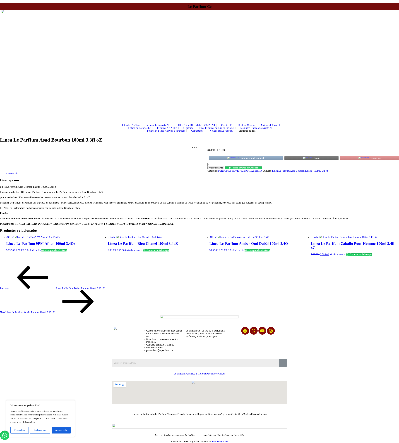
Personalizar (19, 430)
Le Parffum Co (199, 7)
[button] (243, 167)
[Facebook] (245, 331)
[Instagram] (271, 331)
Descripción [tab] (12, 173)
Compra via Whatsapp (56, 250)
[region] (40, 418)
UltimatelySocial (220, 441)
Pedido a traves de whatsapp (245, 168)
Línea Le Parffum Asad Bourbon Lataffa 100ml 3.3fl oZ (300, 170)
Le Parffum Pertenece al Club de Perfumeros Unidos (199, 373)
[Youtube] (262, 331)
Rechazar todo (40, 430)
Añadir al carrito (216, 168)
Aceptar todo (61, 430)
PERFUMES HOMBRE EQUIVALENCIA (240, 170)
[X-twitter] (254, 331)
